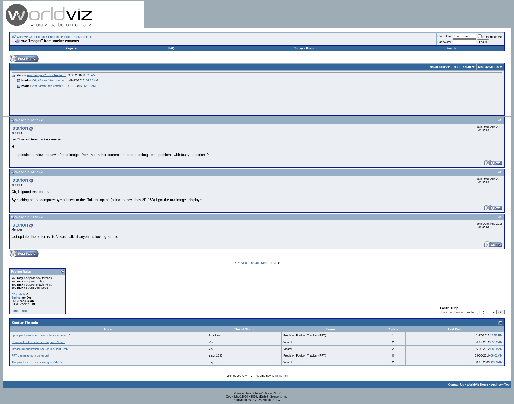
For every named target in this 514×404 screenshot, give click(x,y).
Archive (496, 384)
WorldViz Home (477, 384)
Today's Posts (304, 48)
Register (71, 48)
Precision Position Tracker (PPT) (69, 36)
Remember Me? (492, 36)
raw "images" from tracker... (46, 75)
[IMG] (15, 300)
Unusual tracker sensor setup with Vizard (38, 342)
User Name (444, 36)
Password (444, 41)
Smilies (16, 297)
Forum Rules (20, 310)
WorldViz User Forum (31, 36)
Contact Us (456, 384)
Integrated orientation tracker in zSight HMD (40, 348)
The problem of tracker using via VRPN (37, 362)
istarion (20, 128)
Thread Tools (437, 66)
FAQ (171, 48)
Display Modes (488, 66)
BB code (17, 294)
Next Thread (269, 262)
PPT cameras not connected (30, 355)
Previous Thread (248, 262)
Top (507, 384)
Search (451, 48)
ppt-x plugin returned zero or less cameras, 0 (41, 335)
